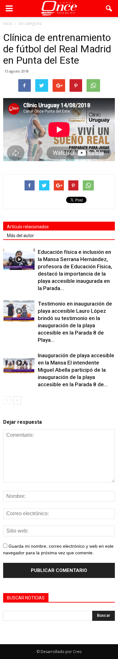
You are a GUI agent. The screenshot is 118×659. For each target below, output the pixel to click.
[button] (109, 8)
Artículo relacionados (28, 226)
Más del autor (20, 235)
